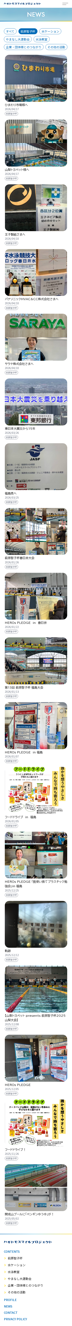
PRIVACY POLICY (15, 1319)
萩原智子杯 (27, 31)
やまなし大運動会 (18, 39)
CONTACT (11, 1312)
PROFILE (10, 1299)
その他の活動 (56, 47)
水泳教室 (41, 39)
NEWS (8, 1306)
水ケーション (50, 31)
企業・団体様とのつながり (23, 47)
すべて (10, 31)
